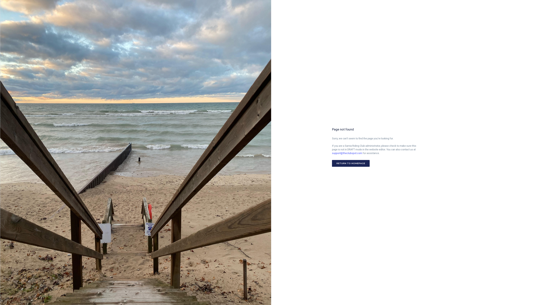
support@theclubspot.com (347, 153)
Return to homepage (350, 163)
